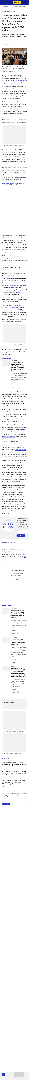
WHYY (6, 2)
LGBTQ (15, 6)
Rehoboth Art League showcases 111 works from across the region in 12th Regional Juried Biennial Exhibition (14, 773)
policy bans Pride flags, (18, 256)
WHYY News (11, 184)
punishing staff (6, 290)
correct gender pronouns (17, 285)
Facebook (8, 542)
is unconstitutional (20, 449)
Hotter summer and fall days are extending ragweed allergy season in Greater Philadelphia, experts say (13, 782)
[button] (3, 1074)
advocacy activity (19, 104)
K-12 (11, 6)
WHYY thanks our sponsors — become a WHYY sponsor (14, 145)
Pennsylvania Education (8, 11)
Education (5, 6)
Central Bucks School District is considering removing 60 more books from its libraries (18, 641)
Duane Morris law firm (8, 436)
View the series (15, 579)
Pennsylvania (22, 6)
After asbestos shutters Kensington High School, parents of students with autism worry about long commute (18, 614)
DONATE (17, 2)
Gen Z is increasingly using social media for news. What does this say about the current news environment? (14, 764)
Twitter (11, 542)
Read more (6, 705)
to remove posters (18, 265)
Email (14, 542)
